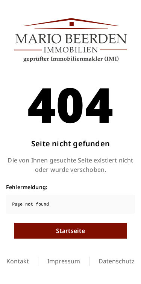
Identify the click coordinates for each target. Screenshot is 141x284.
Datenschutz (117, 261)
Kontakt (17, 261)
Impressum (63, 261)
